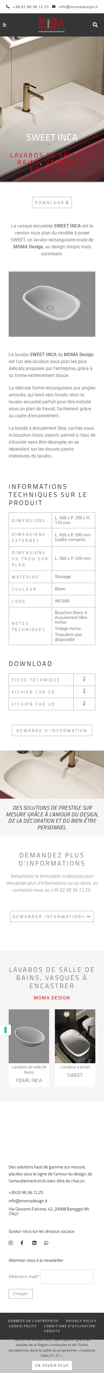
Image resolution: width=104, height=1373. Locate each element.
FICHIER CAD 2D (33, 692)
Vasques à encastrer (58, 165)
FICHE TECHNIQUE (36, 680)
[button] (95, 25)
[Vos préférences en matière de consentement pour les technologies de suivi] (5, 1029)
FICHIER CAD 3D (33, 704)
